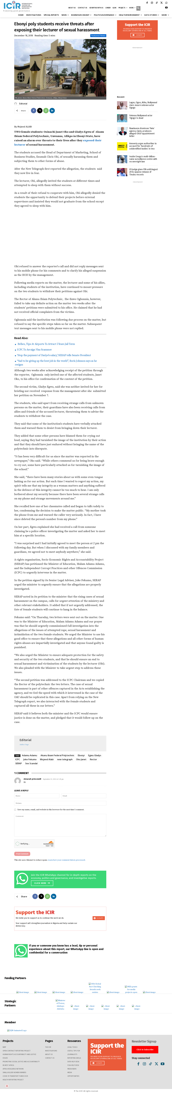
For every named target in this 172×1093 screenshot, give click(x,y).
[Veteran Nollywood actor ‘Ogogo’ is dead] (122, 118)
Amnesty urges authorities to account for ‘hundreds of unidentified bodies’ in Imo (143, 146)
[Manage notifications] (7, 1086)
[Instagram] (151, 3)
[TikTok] (156, 3)
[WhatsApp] (166, 3)
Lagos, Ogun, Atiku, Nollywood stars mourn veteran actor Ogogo (143, 105)
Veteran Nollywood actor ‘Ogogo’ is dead (140, 116)
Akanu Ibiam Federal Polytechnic (57, 755)
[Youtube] (166, 7)
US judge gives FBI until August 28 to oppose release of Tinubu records (143, 172)
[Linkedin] (52, 110)
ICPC (17, 759)
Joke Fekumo (30, 759)
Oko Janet (81, 759)
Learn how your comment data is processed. (66, 860)
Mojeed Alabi (47, 759)
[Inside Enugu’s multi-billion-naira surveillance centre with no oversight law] (122, 159)
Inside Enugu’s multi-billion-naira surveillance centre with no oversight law (143, 159)
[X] (161, 3)
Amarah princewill (32, 779)
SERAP (18, 763)
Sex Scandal (31, 763)
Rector (93, 759)
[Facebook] (147, 3)
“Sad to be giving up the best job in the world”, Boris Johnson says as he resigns (56, 362)
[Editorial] (16, 103)
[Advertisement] (60, 236)
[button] (138, 9)
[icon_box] (61, 879)
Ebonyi (81, 755)
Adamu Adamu (29, 755)
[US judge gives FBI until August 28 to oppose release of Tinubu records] (122, 172)
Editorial (23, 103)
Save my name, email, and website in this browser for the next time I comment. (50, 809)
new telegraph (65, 759)
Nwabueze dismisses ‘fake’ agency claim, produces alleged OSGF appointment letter (141, 132)
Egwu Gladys (94, 755)
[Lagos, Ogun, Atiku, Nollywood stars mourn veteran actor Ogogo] (122, 105)
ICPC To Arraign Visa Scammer (34, 349)
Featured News (98, 35)
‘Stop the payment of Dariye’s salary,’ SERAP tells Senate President (53, 355)
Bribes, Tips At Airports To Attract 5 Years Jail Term (45, 344)
